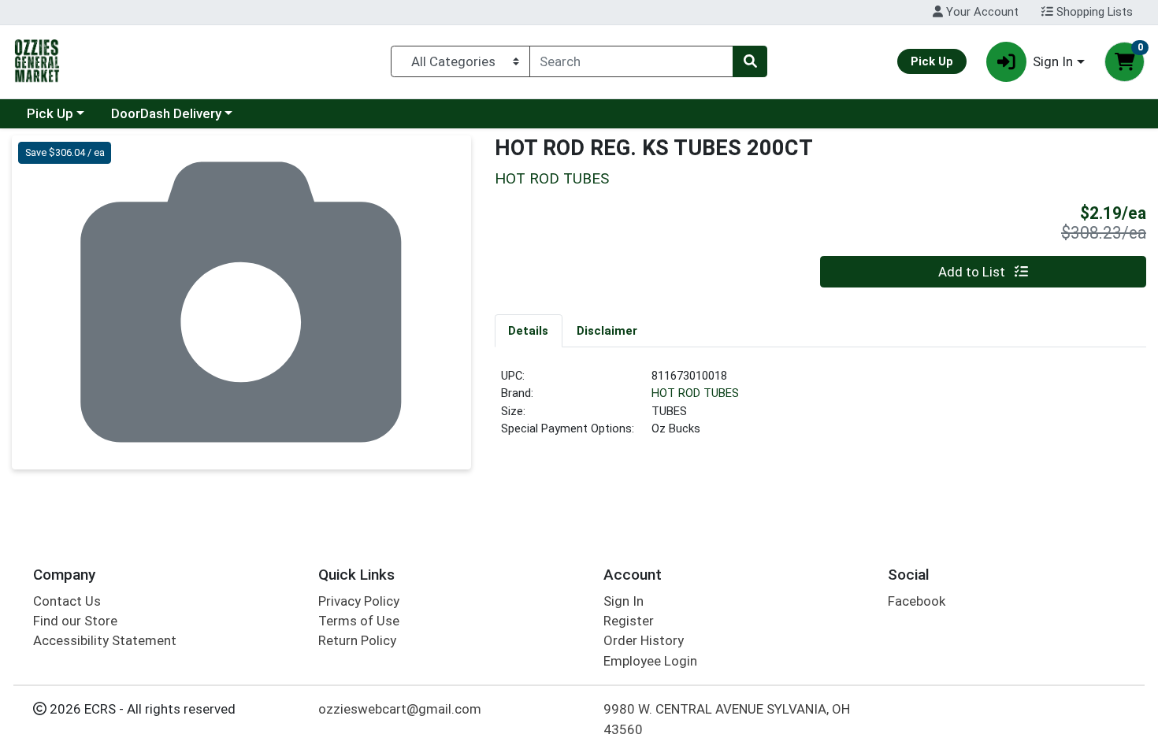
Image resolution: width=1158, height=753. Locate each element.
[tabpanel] (821, 409)
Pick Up (50, 113)
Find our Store (75, 621)
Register (628, 621)
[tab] (529, 330)
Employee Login (650, 661)
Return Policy (357, 640)
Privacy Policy (358, 601)
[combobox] (631, 61)
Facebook (916, 601)
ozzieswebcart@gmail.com (399, 709)
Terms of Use (358, 621)
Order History (643, 640)
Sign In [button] (1053, 61)
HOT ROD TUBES (695, 393)
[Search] (750, 61)
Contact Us (67, 601)
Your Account (981, 12)
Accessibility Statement (104, 640)
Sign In (623, 601)
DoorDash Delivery (166, 113)
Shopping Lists (1093, 12)
